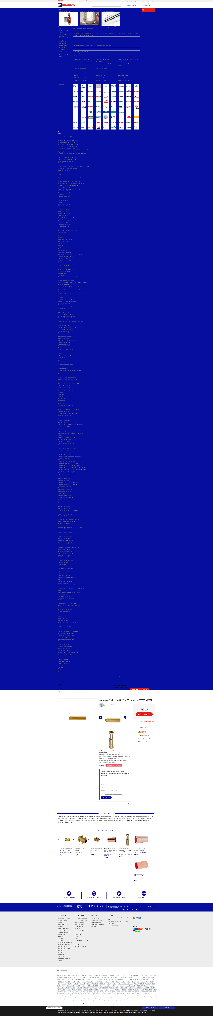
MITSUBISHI (60, 991)
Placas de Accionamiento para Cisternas (70, 254)
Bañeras (60, 245)
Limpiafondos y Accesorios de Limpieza (70, 527)
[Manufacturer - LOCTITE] (121, 122)
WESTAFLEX (96, 999)
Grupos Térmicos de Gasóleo (67, 301)
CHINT (64, 979)
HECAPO (122, 985)
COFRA (106, 979)
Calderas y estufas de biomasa (67, 377)
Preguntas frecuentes (81, 930)
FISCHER (152, 981)
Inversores (61, 394)
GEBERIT (142, 983)
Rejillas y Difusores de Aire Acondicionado (86, 38)
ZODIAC (131, 999)
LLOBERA (124, 989)
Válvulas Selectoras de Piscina (67, 521)
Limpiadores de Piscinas (65, 561)
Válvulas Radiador (63, 338)
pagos (60, 961)
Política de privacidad (81, 940)
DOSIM (113, 981)
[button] (61, 27)
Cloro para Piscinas (64, 555)
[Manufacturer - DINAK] (98, 101)
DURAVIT (123, 981)
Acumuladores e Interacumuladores (69, 286)
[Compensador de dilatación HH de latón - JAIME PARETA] (126, 839)
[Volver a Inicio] (59, 692)
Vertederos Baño (63, 251)
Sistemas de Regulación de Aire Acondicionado (87, 41)
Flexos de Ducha (63, 211)
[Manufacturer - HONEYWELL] (75, 117)
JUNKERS (63, 989)
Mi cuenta (95, 916)
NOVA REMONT (84, 991)
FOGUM (70, 983)
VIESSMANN (60, 999)
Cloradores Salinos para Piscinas (68, 510)
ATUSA (150, 975)
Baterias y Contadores (64, 415)
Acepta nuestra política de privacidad (113, 794)
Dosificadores (62, 564)
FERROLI (143, 981)
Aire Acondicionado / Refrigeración (83, 28)
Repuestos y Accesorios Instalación (68, 168)
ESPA (138, 981)
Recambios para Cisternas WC (67, 230)
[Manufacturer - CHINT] (83, 96)
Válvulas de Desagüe (64, 432)
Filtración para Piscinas (65, 514)
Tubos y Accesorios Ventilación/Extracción (71, 321)
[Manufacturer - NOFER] (83, 127)
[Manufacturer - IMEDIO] (90, 117)
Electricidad (61, 930)
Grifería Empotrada (63, 223)
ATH (146, 975)
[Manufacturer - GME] (98, 112)
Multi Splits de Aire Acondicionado (68, 144)
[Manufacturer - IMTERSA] (98, 117)
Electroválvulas (62, 488)
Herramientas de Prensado (66, 598)
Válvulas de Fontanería (65, 478)
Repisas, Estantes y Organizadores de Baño (71, 183)
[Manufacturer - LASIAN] (106, 122)
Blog (59, 669)
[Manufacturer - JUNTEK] (75, 122)
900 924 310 (123, 1)
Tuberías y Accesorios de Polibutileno (69, 465)
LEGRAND (117, 989)
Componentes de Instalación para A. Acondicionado (89, 49)
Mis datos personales (97, 924)
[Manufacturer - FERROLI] (83, 106)
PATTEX (114, 991)
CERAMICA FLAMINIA (146, 977)
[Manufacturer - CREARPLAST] (136, 96)
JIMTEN (153, 987)
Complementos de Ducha (66, 217)
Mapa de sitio (78, 944)
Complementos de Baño (65, 180)
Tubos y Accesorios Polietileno (67, 461)
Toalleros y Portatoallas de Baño (68, 185)
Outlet (59, 658)
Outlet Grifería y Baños (87, 11)
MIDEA (154, 989)
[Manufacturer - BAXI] (83, 91)
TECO (77, 997)
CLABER (69, 979)
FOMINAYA (76, 983)
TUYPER (118, 997)
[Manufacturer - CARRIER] (128, 91)
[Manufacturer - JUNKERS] (136, 117)
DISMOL (102, 981)
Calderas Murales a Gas (65, 299)
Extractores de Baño (79, 70)
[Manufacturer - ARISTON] (121, 86)
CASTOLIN (133, 977)
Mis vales (94, 926)
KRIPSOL (80, 989)
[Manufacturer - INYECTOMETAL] (106, 117)
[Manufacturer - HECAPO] (121, 112)
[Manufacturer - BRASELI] (106, 91)
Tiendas (60, 667)
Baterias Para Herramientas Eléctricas (69, 605)
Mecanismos (62, 232)
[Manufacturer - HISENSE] (136, 112)
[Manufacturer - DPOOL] (121, 101)
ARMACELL (119, 975)
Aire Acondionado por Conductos (68, 148)
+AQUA (59, 975)
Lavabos (60, 243)
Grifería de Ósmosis (64, 650)
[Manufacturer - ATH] (136, 86)
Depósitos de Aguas (64, 637)
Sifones (60, 435)
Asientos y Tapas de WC (65, 239)
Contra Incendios (63, 368)
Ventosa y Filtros (63, 620)
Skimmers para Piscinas (65, 538)
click (132, 1010)
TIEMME (92, 997)
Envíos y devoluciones (145, 741)
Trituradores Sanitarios (65, 475)
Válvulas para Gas (63, 411)
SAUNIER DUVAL (145, 993)
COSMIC (154, 979)
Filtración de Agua (63, 641)
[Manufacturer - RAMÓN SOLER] (128, 127)
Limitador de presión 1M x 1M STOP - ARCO (67, 849)
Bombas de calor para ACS (66, 349)
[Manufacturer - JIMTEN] (128, 117)
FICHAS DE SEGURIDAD (80, 920)
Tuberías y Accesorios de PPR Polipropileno (71, 467)
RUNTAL (138, 993)
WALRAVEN (84, 999)
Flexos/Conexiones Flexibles (66, 471)
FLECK (59, 983)
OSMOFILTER (100, 991)
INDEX (117, 987)
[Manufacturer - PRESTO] (113, 127)
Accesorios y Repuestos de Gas (67, 413)
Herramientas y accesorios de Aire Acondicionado (110, 35)
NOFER (77, 991)
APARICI (90, 975)
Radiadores (61, 308)
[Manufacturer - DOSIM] (113, 101)
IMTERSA (111, 987)
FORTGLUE (82, 983)
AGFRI (69, 975)
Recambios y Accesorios (65, 161)
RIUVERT (109, 993)
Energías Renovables (64, 374)
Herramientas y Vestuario (65, 568)
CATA (138, 977)
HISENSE (146, 985)
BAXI (71, 977)
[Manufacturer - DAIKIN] (75, 101)
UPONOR (135, 997)
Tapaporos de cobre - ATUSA (81, 849)
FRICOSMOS (95, 983)
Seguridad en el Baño (64, 260)
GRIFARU (78, 985)
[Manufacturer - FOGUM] (106, 106)
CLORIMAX (95, 979)
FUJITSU (108, 983)
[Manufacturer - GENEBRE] (83, 112)
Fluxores (60, 219)
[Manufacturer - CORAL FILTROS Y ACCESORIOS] (121, 96)
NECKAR (72, 991)
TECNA (72, 997)
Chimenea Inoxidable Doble (66, 318)
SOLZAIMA (106, 995)
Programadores (63, 613)
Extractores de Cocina (64, 355)
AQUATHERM (105, 975)
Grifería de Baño (78, 73)
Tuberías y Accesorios (64, 454)
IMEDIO (95, 987)
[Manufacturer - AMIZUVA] (98, 86)
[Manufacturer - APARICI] (106, 86)
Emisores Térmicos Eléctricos (67, 307)
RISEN (104, 993)
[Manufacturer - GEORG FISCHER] (90, 112)
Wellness (60, 262)
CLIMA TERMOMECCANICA (78, 979)
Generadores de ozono (102, 52)
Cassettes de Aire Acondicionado (68, 146)
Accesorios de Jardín (64, 611)
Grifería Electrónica (63, 206)
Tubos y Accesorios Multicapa (67, 460)
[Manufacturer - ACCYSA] (83, 86)
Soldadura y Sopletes (64, 600)
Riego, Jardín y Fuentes (65, 609)
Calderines (61, 499)
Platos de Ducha (63, 241)
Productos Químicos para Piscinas (68, 547)
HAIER (101, 985)
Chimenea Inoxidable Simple (66, 316)
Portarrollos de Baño (64, 191)
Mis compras (95, 918)
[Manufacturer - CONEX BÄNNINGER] (113, 96)
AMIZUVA (84, 975)
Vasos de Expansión (64, 271)
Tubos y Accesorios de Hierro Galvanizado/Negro (73, 469)
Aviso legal (77, 938)
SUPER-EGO (147, 995)
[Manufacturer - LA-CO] (98, 122)
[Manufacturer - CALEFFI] (121, 91)
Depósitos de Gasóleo (64, 305)
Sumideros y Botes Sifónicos (66, 437)
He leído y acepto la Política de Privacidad (132, 909)
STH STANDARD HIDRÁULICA (117, 995)
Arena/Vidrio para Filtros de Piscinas (69, 518)
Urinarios (60, 247)
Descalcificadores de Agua (66, 639)
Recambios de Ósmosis (65, 648)
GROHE (84, 985)
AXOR (154, 975)
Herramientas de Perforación (67, 585)
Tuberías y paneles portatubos (67, 327)
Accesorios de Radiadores (66, 280)
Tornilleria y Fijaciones (64, 602)
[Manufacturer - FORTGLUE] (121, 106)
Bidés (59, 249)
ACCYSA (64, 975)
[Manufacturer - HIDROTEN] (128, 112)
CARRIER (127, 977)
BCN (75, 977)
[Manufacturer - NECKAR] (75, 127)
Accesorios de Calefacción (66, 269)
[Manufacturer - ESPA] (136, 101)
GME (63, 985)
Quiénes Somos (79, 922)
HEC (117, 985)
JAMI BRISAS (146, 987)
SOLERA (100, 995)
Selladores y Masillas (64, 575)
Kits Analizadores (63, 562)
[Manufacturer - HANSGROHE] (113, 112)
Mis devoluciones (96, 920)
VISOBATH (77, 999)
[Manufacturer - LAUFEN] (113, 122)
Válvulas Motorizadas (64, 342)
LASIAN (107, 989)
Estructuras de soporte (65, 385)
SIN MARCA (74, 995)
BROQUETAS (111, 977)
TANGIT (153, 995)
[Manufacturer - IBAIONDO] (83, 117)
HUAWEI (67, 987)
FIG (147, 981)
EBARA (128, 981)
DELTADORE (91, 981)
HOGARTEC (152, 985)
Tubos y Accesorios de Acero (67, 473)
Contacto (139, 1)
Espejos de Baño (122, 68)
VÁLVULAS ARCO (147, 997)
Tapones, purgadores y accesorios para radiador (73, 282)
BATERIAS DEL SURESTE (63, 977)
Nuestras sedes (79, 924)
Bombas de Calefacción (65, 292)
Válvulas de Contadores (65, 491)
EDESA (133, 981)
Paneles (60, 392)
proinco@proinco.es (113, 925)
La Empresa (61, 665)
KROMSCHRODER (87, 989)
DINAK (96, 981)
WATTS (90, 999)
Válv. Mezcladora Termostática (67, 340)
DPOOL (118, 981)
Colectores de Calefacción (66, 346)
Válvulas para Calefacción (65, 336)
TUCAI (113, 997)
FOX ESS (89, 983)
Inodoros (60, 237)
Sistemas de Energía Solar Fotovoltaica (70, 391)
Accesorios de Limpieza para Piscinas (69, 531)
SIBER (64, 995)
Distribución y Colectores (65, 329)
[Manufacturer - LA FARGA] (90, 122)
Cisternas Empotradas (64, 258)
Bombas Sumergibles (64, 420)
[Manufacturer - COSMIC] (128, 96)
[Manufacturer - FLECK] (98, 106)
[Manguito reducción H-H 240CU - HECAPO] (141, 839)
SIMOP (68, 995)
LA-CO (102, 989)
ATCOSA (142, 975)
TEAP (63, 997)
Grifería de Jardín (63, 618)
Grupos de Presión (63, 445)
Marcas (61, 84)
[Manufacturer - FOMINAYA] (113, 106)
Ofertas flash (62, 946)
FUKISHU (114, 983)
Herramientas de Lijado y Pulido (67, 603)
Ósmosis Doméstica (64, 645)
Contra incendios (64, 38)
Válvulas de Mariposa (64, 495)
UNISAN (129, 997)
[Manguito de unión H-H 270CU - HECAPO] (141, 865)
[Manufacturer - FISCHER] (90, 106)
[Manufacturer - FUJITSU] (128, 106)
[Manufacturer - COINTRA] (106, 96)
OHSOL (91, 991)
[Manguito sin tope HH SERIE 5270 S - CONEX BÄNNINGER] (111, 839)
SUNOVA (141, 995)
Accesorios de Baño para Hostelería (69, 181)
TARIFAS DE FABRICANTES (81, 918)
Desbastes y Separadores (66, 635)
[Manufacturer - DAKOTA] (83, 101)
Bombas (60, 419)
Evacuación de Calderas (65, 320)
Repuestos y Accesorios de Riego (68, 622)
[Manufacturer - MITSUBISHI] (136, 122)
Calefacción (62, 34)
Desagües (61, 430)
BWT (116, 977)
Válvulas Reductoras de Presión (67, 484)
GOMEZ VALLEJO (70, 985)
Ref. (109, 704)
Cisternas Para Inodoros (65, 256)
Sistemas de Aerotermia (65, 387)
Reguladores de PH (64, 549)
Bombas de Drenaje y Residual (67, 422)
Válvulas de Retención (64, 486)
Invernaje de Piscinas (64, 559)
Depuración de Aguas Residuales (68, 631)
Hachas (60, 590)
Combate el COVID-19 (65, 654)
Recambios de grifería (64, 221)
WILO (107, 999)
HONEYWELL (60, 987)
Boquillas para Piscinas (65, 542)
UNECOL (124, 997)
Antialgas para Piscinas (65, 551)
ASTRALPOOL (126, 975)
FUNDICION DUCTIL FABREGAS (125, 983)
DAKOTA (84, 981)
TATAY (58, 997)
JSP (58, 989)
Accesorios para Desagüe (66, 439)
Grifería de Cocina (63, 361)
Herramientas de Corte (65, 596)
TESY (87, 997)
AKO (79, 975)
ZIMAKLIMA (125, 999)
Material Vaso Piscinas (64, 536)
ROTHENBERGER (126, 993)
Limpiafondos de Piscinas (65, 529)
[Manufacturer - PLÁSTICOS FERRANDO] (106, 127)
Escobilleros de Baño (64, 193)
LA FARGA (96, 989)
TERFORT (82, 997)
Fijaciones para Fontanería (66, 443)
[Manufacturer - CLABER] (90, 96)
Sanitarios (61, 236)
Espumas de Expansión (65, 581)
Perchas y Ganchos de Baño (66, 187)
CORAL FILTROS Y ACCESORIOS (143, 979)
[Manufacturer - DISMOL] (106, 101)
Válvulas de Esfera (63, 480)
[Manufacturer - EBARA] (128, 101)
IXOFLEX (131, 987)
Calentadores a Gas (64, 303)
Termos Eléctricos (63, 331)
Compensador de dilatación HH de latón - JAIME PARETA (125, 850)
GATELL (136, 983)
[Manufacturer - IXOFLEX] (113, 117)
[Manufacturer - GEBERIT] (75, 112)
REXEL (99, 993)
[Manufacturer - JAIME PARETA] (121, 117)
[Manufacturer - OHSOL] (90, 127)
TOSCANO (97, 997)
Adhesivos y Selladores (65, 572)
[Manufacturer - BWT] (113, 91)
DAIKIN (74, 981)
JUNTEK (69, 989)
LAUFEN (112, 989)
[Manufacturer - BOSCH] (98, 91)
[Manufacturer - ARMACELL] (128, 86)
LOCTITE (130, 989)
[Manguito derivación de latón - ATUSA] (97, 839)
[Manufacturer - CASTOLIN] (136, 91)
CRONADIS (68, 981)
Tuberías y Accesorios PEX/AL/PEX (68, 463)
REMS (94, 993)
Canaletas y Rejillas (63, 450)
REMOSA (89, 993)
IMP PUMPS (105, 987)
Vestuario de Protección (65, 594)
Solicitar (105, 797)
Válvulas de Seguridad (64, 344)
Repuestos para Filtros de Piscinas (68, 519)
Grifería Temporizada (64, 208)
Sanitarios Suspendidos (65, 252)
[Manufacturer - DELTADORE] (90, 101)
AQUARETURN (97, 975)
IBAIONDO (85, 987)
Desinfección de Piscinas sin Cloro (68, 557)
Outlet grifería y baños (64, 661)
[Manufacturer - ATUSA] (75, 91)
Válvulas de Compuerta (65, 489)
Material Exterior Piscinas (65, 533)
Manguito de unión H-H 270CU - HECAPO (140, 874)
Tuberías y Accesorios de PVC (67, 458)
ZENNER (118, 999)
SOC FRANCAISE (83, 995)
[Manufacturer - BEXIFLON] (90, 91)
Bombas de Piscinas (64, 508)
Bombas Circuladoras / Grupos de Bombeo (71, 290)
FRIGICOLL (102, 983)
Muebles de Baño (63, 226)
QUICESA (68, 993)
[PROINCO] (73, 5)
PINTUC (119, 991)
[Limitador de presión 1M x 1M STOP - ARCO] (67, 839)
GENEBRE (147, 983)
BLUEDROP (93, 977)
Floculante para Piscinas (65, 553)
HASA (113, 985)
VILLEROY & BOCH (69, 999)
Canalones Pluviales (64, 426)
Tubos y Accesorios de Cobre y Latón (69, 456)
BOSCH (99, 977)
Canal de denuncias (80, 946)
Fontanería (62, 43)
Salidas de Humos (63, 312)
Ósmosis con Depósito (65, 646)
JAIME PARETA (138, 987)
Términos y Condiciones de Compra (79, 934)
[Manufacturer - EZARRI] (75, 106)
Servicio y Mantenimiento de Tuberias (69, 592)
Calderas (60, 297)
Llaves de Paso (62, 493)
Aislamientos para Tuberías (66, 405)
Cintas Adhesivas (63, 583)
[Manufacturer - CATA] (75, 96)
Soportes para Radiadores (66, 284)
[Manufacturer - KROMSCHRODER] (83, 122)
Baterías (60, 396)
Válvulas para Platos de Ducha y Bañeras (70, 433)
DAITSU (79, 981)
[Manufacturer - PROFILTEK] (121, 127)
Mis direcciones (96, 922)
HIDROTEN (139, 985)
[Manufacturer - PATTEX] (98, 127)
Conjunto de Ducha (64, 209)
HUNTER (73, 987)
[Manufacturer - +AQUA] (75, 86)
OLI (95, 991)
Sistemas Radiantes (64, 325)
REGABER (83, 993)
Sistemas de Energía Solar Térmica (68, 383)
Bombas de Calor (63, 348)
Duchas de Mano (63, 215)
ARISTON (112, 975)
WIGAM (103, 999)
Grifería (60, 202)
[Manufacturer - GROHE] (106, 112)
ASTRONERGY (134, 975)
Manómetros (62, 273)
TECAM (67, 997)
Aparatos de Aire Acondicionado (83, 31)
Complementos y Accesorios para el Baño (86, 57)
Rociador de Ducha (64, 213)
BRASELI (104, 977)
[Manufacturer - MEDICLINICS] (128, 122)
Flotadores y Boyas (64, 441)
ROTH (118, 993)
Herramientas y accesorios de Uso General (71, 589)
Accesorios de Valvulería (65, 497)
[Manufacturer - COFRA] (98, 96)
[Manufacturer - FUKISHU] (136, 106)
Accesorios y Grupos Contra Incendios (69, 370)
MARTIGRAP (136, 989)
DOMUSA (107, 981)
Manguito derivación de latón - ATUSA (96, 849)
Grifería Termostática (64, 204)
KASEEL (74, 989)
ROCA (114, 993)
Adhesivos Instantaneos (65, 574)
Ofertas (60, 950)
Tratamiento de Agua (64, 626)
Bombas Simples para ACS (66, 293)
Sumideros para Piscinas (65, 540)
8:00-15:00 (131, 1)
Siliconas (60, 579)
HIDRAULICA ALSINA (130, 985)
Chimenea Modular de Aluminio (67, 314)
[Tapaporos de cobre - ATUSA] (82, 839)
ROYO (133, 993)
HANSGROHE (107, 985)
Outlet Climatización (108, 11)
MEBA (142, 989)
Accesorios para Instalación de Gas (68, 409)
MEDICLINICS (148, 989)
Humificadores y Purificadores (82, 43)
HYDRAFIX (79, 987)
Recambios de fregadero (65, 364)
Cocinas (61, 36)
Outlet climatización (64, 663)
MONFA (66, 991)
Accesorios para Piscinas (65, 544)
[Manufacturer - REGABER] (136, 127)
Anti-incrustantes (63, 628)
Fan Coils (120, 46)
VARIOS (154, 997)
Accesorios (61, 398)
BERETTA (80, 977)
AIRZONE (74, 975)
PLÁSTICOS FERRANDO (128, 991)
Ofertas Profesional (64, 948)
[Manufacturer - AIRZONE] (90, 86)
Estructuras (61, 400)
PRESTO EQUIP (144, 991)
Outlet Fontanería (64, 11)
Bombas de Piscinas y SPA (66, 506)
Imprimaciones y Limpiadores (67, 577)
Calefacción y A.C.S (63, 265)
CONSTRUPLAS (130, 979)
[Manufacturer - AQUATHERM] (113, 86)
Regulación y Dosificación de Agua (68, 652)
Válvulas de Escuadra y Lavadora (68, 482)
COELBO (101, 979)
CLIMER (89, 979)
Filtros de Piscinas (63, 516)
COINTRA (111, 979)
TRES (109, 997)
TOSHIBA (104, 997)
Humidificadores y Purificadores (67, 159)
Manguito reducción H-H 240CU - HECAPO (141, 849)
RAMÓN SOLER (76, 993)
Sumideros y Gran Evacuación (67, 449)
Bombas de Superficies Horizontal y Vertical (71, 424)
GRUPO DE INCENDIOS (92, 985)
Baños (61, 32)
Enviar (150, 906)
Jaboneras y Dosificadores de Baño (69, 189)
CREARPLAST (60, 981)
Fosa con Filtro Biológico (65, 633)
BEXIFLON (86, 977)
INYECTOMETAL (124, 987)
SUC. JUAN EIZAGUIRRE (131, 995)
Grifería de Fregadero (64, 363)
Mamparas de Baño (64, 224)
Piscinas (61, 49)
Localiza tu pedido (149, 1)
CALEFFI (121, 977)
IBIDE (91, 987)
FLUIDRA (64, 983)
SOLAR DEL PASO (92, 995)
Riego (59, 617)
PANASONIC (108, 991)
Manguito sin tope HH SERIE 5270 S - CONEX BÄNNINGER (110, 850)
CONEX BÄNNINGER (120, 979)
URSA (140, 997)
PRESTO (137, 991)
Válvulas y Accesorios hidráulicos (68, 379)
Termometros (62, 275)
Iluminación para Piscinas (65, 523)
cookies (76, 942)
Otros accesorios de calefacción (68, 277)
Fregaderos (61, 357)
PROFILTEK (62, 993)
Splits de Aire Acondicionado (66, 142)
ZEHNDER (112, 999)
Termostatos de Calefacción (66, 333)
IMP (100, 987)
